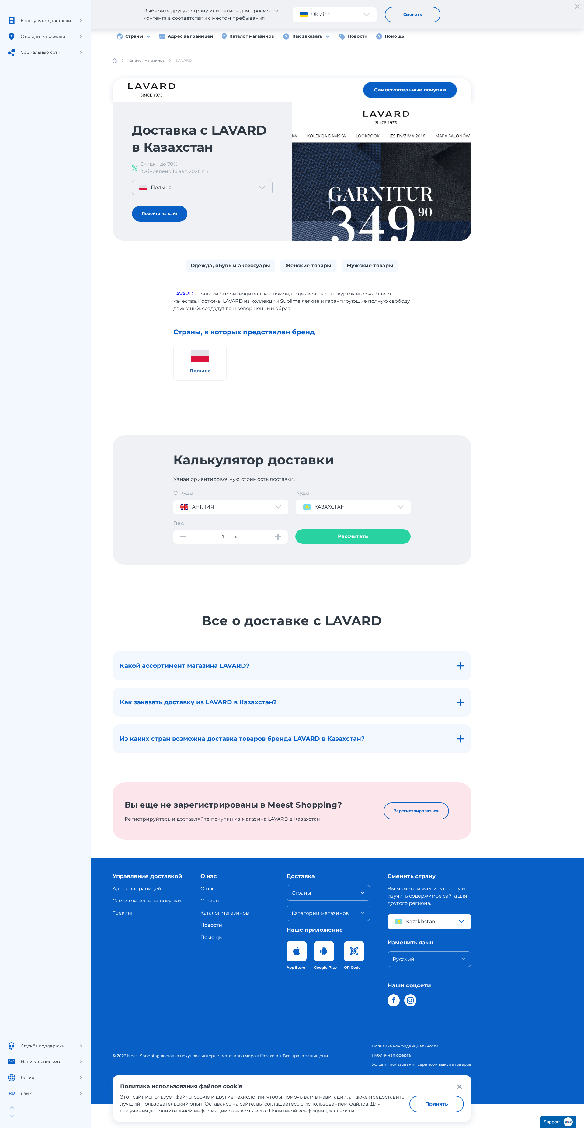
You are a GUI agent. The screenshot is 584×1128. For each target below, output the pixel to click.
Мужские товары (370, 265)
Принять (436, 1104)
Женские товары (308, 265)
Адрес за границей (191, 36)
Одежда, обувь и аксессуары (230, 265)
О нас (207, 889)
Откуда (183, 493)
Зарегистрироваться (416, 810)
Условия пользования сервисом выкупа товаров (421, 1064)
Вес (178, 523)
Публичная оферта (391, 1055)
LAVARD (183, 294)
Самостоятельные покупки (410, 90)
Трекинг (123, 913)
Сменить (412, 14)
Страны (134, 36)
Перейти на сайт (160, 213)
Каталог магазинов (251, 36)
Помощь (394, 36)
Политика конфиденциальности (405, 1045)
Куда (302, 493)
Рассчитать (353, 536)
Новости (358, 36)
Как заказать (307, 36)
